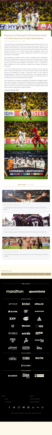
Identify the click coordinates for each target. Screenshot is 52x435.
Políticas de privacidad (34, 402)
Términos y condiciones (35, 399)
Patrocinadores (8, 402)
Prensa (6, 399)
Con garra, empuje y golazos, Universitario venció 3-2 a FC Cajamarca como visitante (25, 232)
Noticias (3, 396)
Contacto (32, 396)
